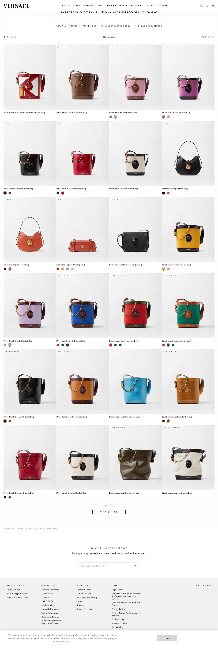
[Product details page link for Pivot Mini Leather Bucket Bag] (30, 153)
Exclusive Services (50, 589)
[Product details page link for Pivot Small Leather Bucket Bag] (82, 77)
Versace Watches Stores (17, 597)
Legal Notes (117, 589)
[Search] (201, 5)
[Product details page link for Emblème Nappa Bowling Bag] (82, 229)
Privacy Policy (118, 609)
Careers (79, 601)
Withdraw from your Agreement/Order (51, 622)
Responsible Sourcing (86, 597)
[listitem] (61, 26)
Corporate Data (83, 593)
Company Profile (84, 589)
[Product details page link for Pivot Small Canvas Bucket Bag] (82, 457)
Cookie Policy (118, 619)
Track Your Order (49, 613)
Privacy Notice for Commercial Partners (126, 614)
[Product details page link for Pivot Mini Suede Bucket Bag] (135, 77)
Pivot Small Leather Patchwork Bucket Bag (24, 112)
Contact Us (46, 597)
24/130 (109, 506)
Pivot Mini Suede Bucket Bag (123, 112)
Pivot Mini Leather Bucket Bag (18, 188)
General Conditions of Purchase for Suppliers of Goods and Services (126, 596)
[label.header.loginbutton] (213, 5)
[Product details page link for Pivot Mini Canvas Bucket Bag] (135, 153)
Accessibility (118, 627)
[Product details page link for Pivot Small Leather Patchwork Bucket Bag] (30, 77)
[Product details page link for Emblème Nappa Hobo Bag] (188, 153)
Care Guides (47, 593)
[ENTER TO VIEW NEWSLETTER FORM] (135, 565)
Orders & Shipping (50, 609)
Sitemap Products (84, 609)
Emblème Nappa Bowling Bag (70, 264)
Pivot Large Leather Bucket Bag (124, 493)
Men (99, 5)
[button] (213, 37)
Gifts (150, 5)
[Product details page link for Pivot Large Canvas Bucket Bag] (188, 457)
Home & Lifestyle (116, 5)
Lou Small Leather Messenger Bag (125, 264)
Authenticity (47, 605)
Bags (77, 5)
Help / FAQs (47, 601)
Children (137, 5)
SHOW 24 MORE (109, 512)
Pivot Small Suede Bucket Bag (176, 264)
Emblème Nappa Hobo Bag (175, 188)
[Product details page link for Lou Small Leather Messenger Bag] (135, 229)
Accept (166, 638)
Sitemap (80, 605)
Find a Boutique (14, 589)
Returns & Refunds (50, 616)
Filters (11, 37)
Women (88, 5)
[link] (9, 529)
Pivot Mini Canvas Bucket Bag (123, 188)
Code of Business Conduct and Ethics (126, 604)
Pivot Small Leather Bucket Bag (71, 112)
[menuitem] (66, 5)
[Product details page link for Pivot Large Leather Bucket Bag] (135, 457)
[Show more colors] (77, 269)
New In (66, 5)
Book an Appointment (16, 593)
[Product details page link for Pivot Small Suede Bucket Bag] (188, 229)
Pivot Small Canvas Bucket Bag (71, 493)
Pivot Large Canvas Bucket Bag (177, 493)
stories (162, 5)
